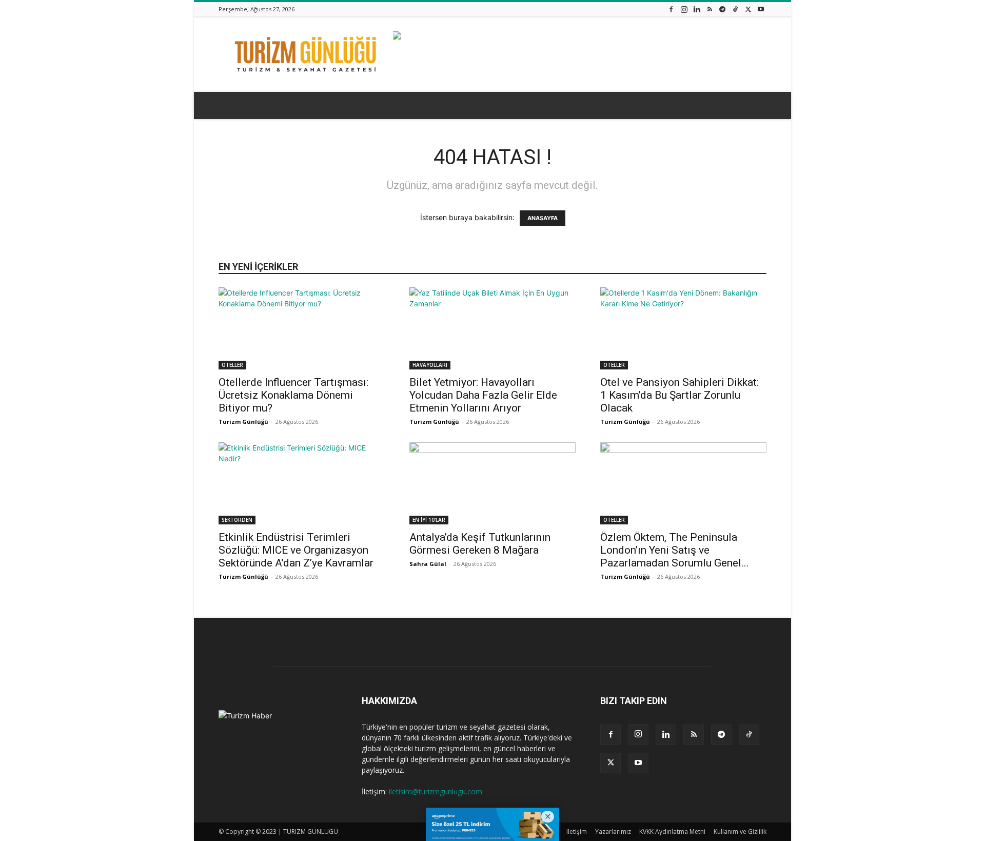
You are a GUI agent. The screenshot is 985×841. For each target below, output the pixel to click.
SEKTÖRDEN (237, 519)
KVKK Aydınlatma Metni (672, 831)
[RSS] (709, 9)
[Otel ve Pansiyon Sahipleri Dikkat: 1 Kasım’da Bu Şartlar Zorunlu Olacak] (683, 328)
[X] (748, 9)
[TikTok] (735, 9)
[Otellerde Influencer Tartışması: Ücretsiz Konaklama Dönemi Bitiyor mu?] (302, 328)
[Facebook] (671, 9)
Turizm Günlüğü (243, 421)
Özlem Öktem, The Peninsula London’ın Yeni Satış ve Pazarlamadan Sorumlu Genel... (674, 550)
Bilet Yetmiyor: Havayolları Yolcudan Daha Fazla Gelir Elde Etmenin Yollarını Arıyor (483, 395)
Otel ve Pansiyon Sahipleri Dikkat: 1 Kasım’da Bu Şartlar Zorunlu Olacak (679, 395)
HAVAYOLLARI (429, 364)
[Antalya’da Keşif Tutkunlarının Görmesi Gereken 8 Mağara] (492, 483)
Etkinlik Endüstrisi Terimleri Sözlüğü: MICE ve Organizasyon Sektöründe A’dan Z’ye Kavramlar (296, 550)
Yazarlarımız (613, 831)
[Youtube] (760, 9)
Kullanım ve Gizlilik (740, 831)
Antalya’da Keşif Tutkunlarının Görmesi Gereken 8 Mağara (479, 543)
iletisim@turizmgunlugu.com (435, 791)
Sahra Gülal (427, 564)
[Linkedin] (696, 9)
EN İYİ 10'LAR (428, 519)
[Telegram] (722, 9)
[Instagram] (684, 9)
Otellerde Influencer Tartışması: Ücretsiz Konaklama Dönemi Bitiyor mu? (293, 395)
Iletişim (576, 831)
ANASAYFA (542, 218)
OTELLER (232, 364)
